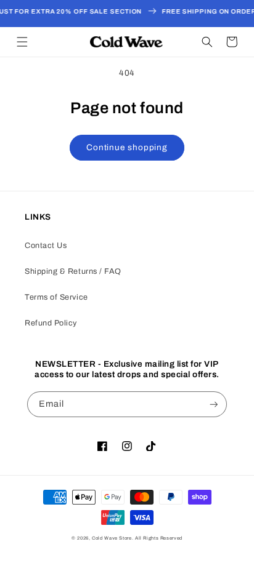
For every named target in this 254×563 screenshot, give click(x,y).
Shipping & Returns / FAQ (73, 271)
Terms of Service (56, 297)
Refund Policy (51, 323)
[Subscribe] (214, 404)
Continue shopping (127, 147)
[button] (22, 42)
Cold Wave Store (111, 538)
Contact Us (46, 245)
